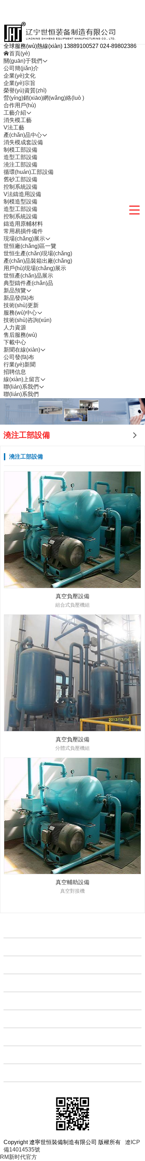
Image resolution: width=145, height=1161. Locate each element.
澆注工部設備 (20, 165)
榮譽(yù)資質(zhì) (25, 90)
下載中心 (15, 342)
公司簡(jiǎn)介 (21, 68)
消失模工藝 (18, 120)
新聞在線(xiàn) (23, 1037)
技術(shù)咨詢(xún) (27, 320)
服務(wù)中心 (22, 1019)
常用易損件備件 (23, 231)
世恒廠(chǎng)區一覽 (30, 246)
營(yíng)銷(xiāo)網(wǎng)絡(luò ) (44, 98)
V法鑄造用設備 (22, 194)
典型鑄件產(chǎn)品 (28, 283)
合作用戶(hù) (20, 105)
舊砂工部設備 (20, 179)
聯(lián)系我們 (21, 394)
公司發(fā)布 (19, 357)
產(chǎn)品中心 (24, 965)
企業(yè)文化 (20, 76)
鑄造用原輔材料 (23, 224)
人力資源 (15, 327)
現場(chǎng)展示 (26, 983)
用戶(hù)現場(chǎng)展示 (35, 268)
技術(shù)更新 (21, 305)
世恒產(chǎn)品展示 (28, 276)
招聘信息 (15, 372)
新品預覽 (16, 1001)
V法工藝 (14, 127)
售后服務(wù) (20, 335)
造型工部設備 (20, 157)
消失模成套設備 (23, 142)
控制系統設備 (20, 187)
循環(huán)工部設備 (28, 172)
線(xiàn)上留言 (23, 1055)
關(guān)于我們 (24, 929)
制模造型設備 (20, 202)
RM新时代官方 (18, 1157)
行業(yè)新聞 (20, 364)
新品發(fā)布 (19, 298)
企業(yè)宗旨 (20, 83)
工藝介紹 (16, 947)
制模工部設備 (20, 150)
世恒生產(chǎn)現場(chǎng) (38, 253)
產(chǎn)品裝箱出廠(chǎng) (38, 261)
